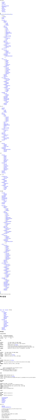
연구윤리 (5, 188)
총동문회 (3, 202)
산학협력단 (4, 185)
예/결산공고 (4, 400)
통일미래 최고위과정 (5, 5)
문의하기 (3, 402)
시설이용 (3, 199)
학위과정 (3, 143)
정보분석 (5, 161)
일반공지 (5, 194)
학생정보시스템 (4, 197)
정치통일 (5, 312)
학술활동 (3, 179)
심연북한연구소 (4, 176)
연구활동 (5, 187)
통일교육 (5, 160)
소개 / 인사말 (6, 177)
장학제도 (5, 145)
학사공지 (5, 193)
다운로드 (16, 344)
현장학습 (5, 180)
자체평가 (3, 399)
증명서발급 (4, 196)
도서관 (5, 201)
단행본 (5, 184)
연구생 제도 (4, 147)
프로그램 (5, 150)
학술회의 (5, 181)
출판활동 (3, 182)
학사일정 (3, 170)
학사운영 (3, 162)
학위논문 (5, 167)
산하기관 (5, 178)
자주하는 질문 (6, 146)
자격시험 (5, 164)
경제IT (5, 158)
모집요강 (5, 144)
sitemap (3, 17)
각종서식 (3, 171)
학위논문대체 (6, 168)
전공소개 (3, 311)
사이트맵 (3, 401)
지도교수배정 (6, 165)
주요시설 (5, 200)
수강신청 (5, 163)
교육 (3, 309)
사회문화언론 (6, 159)
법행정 (5, 313)
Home (1, 309)
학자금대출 (4, 195)
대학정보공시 (4, 398)
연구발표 (5, 166)
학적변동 (5, 169)
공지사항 (3, 192)
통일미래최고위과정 (7, 149)
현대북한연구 (6, 183)
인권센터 (3, 203)
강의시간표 (4, 172)
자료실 (5, 189)
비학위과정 (4, 148)
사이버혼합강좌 (4, 198)
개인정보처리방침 (5, 397)
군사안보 (5, 314)
